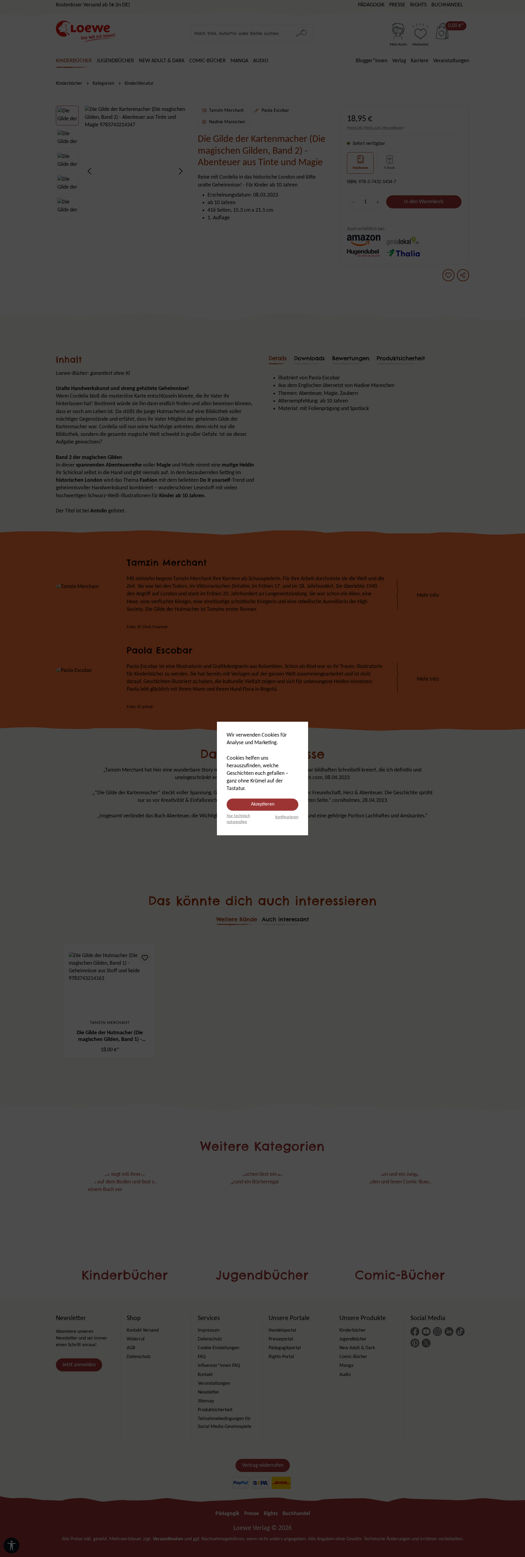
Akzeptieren (262, 804)
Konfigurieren (286, 817)
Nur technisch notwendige (238, 819)
